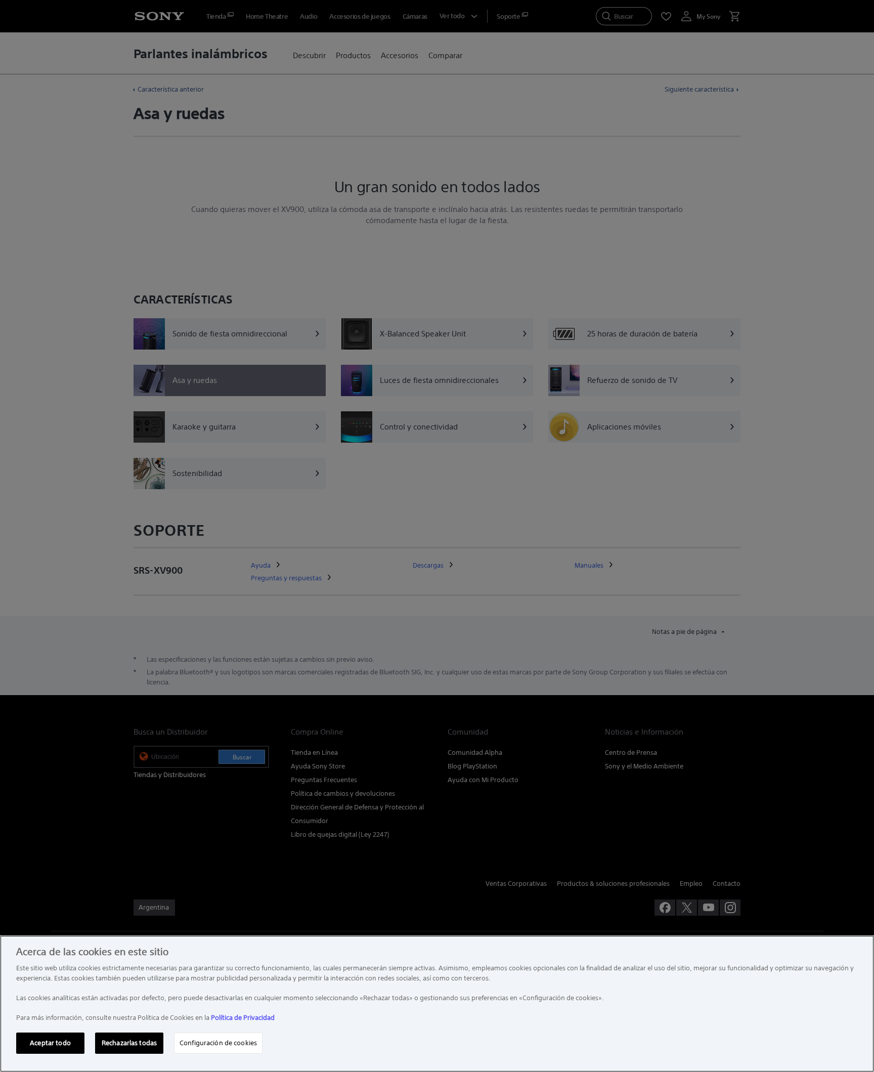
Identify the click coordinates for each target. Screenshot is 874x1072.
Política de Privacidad (243, 1017)
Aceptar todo (50, 1043)
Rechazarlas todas (129, 1043)
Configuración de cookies (218, 1043)
